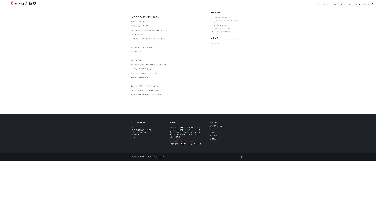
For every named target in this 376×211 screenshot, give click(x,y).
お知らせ (141, 21)
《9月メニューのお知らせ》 (222, 18)
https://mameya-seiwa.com (138, 138)
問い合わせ (365, 4)
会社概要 (213, 139)
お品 (349, 4)
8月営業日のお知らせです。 (222, 29)
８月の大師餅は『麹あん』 (222, 26)
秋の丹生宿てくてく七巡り (145, 17)
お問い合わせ (135, 134)
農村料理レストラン (339, 4)
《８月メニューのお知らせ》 (223, 31)
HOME (316, 4)
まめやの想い (325, 4)
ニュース (356, 4)
